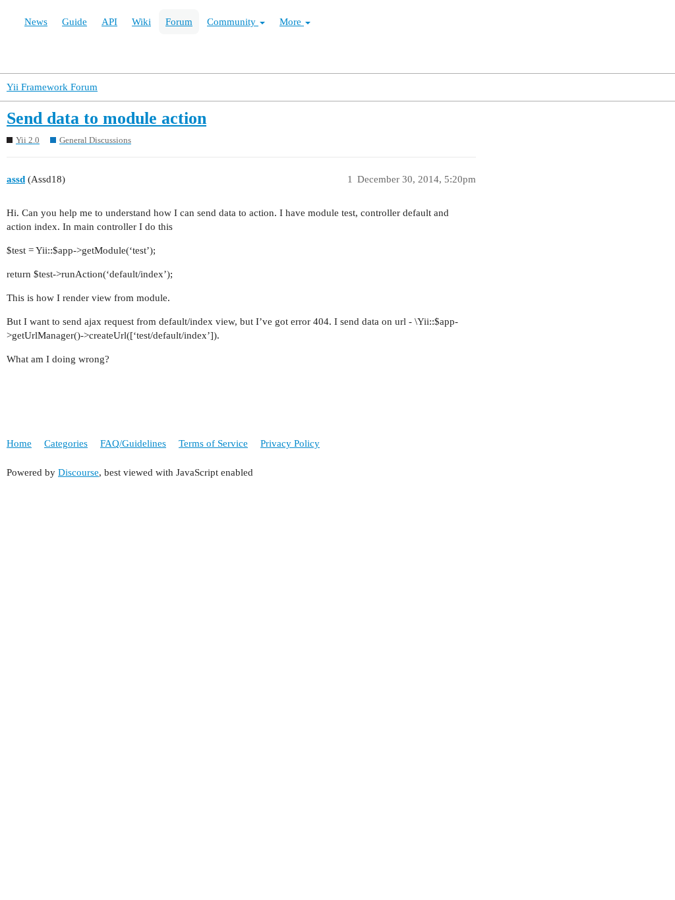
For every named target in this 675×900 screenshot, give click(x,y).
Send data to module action (106, 118)
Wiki (141, 21)
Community (232, 21)
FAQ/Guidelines (133, 443)
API (109, 21)
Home (19, 443)
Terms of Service (213, 443)
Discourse (78, 472)
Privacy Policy (290, 443)
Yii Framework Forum (52, 87)
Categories (66, 443)
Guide (74, 21)
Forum (178, 21)
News (35, 21)
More (291, 21)
